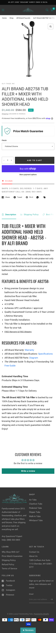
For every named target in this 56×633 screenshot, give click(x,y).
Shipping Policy (31, 214)
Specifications (45, 353)
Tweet (19, 197)
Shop (11, 18)
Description (10, 214)
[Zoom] (50, 26)
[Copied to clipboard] (45, 197)
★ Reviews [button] (28, 630)
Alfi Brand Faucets (23, 18)
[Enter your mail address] (51, 599)
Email (31, 594)
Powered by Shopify (41, 614)
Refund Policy (8, 564)
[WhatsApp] (38, 197)
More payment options (28, 175)
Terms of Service (9, 568)
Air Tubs (33, 500)
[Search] (47, 10)
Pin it (31, 197)
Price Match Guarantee (12, 556)
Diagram (33, 357)
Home (4, 18)
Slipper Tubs (34, 512)
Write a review (28, 471)
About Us (33, 556)
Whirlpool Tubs (36, 520)
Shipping (5, 114)
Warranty (29, 350)
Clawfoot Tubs (35, 504)
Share (7, 197)
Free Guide (9, 365)
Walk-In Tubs (35, 516)
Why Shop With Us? (10, 552)
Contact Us (34, 552)
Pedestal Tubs (35, 508)
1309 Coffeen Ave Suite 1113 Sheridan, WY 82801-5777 (40, 563)
